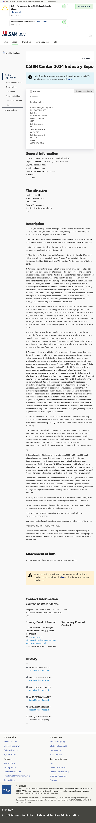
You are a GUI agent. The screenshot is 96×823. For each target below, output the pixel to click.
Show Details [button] (16, 12)
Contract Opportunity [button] (10, 76)
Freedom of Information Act (16, 776)
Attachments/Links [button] (13, 96)
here (70, 79)
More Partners (56, 754)
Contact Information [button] (14, 100)
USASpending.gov (57, 746)
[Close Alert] (64, 6)
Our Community (11, 746)
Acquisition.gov (56, 742)
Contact (53, 780)
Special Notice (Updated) (39, 670)
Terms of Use (9, 763)
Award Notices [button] (11, 110)
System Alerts (10, 754)
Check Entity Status (58, 767)
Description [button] (10, 91)
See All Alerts (84, 6)
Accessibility (9, 780)
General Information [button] (14, 82)
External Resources (58, 776)
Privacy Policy (10, 767)
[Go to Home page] (14, 34)
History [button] (9, 105)
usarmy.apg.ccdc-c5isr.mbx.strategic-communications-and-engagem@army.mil (41, 640)
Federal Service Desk (58, 772)
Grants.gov (54, 750)
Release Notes (10, 750)
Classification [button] (11, 87)
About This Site (10, 741)
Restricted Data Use (12, 771)
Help (52, 763)
